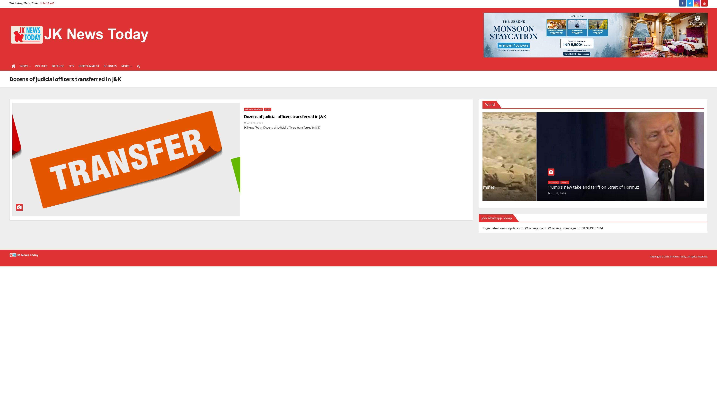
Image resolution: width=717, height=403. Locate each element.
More (125, 66)
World (498, 182)
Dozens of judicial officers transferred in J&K (285, 116)
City (71, 66)
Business (110, 66)
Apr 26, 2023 (255, 123)
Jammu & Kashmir (253, 109)
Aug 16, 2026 (505, 193)
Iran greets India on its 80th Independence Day (539, 187)
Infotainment (89, 66)
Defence (58, 66)
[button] (138, 66)
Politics (41, 66)
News (24, 66)
